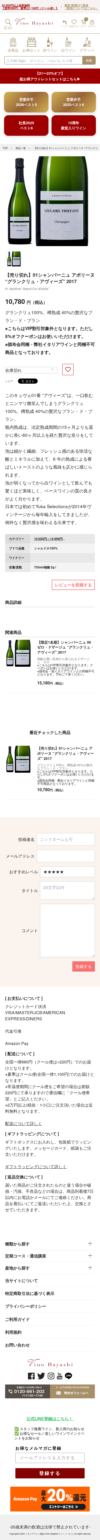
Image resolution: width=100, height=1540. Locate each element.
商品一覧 (21, 148)
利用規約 (13, 1332)
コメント (30, 930)
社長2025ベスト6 (26, 125)
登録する (50, 1473)
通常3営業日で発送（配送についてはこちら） (81, 6)
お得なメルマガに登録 (38, 1448)
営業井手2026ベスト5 (26, 102)
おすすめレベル (23, 872)
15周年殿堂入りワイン (73, 125)
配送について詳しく (23, 1123)
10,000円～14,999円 (48, 538)
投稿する (83, 966)
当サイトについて (21, 1280)
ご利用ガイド (17, 1319)
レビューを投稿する (73, 585)
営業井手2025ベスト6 (73, 102)
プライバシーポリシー (25, 1306)
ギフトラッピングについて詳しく (36, 1166)
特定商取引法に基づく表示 (29, 1293)
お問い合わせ (17, 1344)
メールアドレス (20, 856)
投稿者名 (26, 839)
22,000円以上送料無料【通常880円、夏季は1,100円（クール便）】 (30, 6)
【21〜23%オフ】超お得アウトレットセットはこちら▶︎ (50, 76)
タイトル (30, 890)
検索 (89, 60)
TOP (5, 148)
